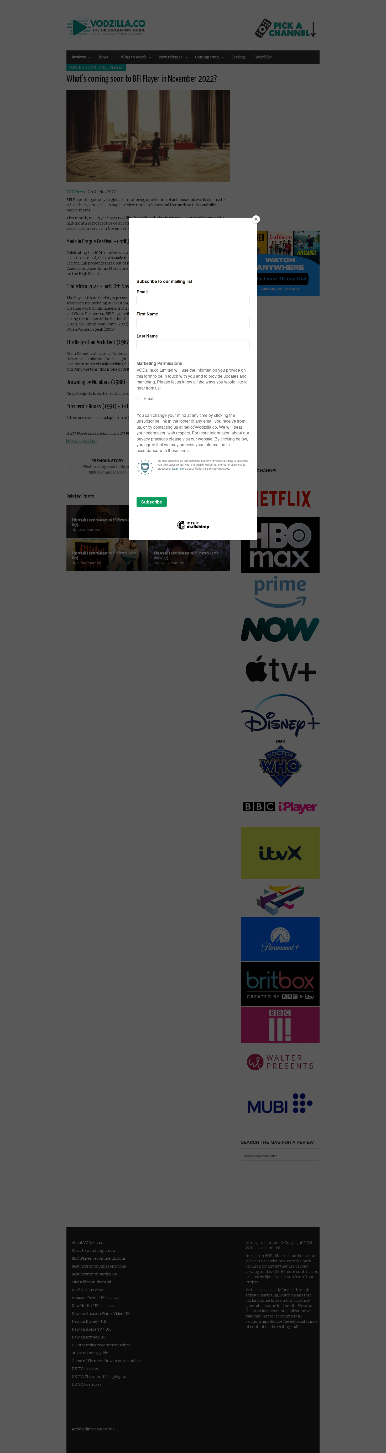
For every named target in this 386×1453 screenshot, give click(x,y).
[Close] (256, 219)
